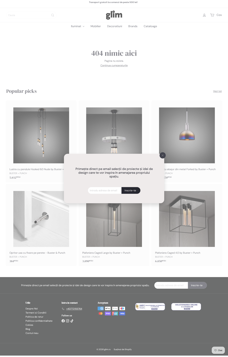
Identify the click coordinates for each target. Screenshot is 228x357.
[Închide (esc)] (163, 155)
